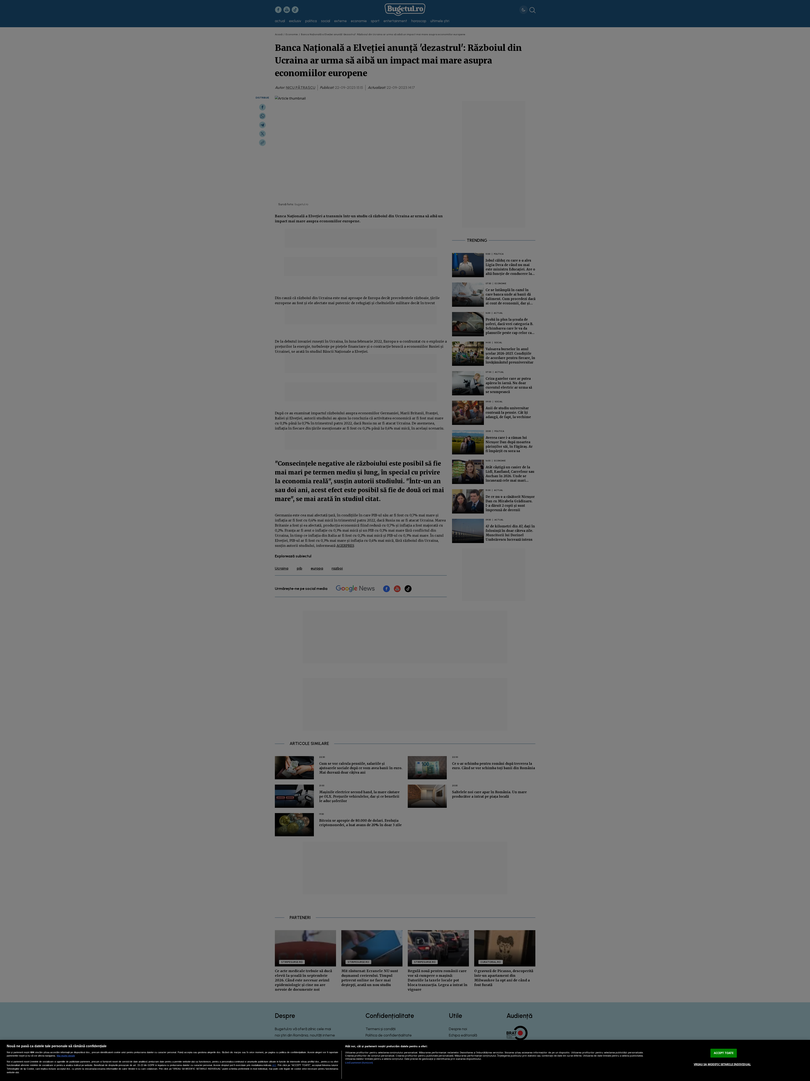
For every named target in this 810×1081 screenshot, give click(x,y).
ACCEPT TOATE (724, 1053)
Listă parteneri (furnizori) (359, 1062)
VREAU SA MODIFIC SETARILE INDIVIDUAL (722, 1064)
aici (274, 1065)
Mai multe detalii (66, 1055)
